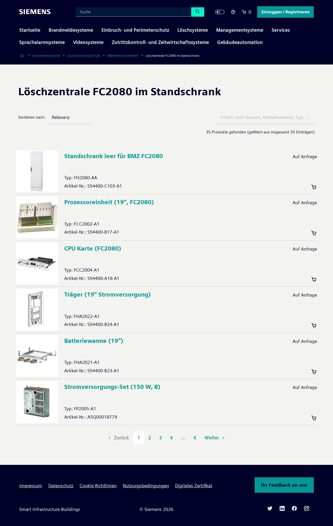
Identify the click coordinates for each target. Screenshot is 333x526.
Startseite (29, 30)
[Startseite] (21, 55)
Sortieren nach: (32, 117)
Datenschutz (60, 485)
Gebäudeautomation (240, 42)
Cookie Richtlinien (98, 485)
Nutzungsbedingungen (146, 485)
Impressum (30, 485)
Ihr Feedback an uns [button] (284, 485)
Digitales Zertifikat (193, 485)
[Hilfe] (233, 12)
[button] (285, 12)
